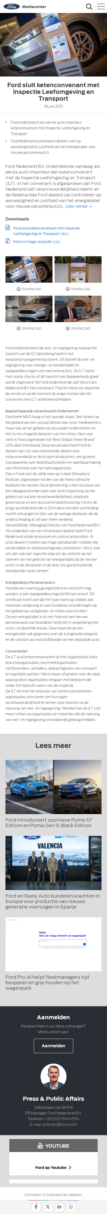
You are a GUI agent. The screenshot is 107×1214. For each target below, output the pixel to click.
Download (31, 289)
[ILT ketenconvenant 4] (78, 269)
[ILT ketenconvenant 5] (78, 309)
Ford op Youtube (51, 1168)
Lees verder (76, 206)
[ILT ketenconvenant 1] (29, 269)
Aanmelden (53, 1046)
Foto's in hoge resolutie (32, 242)
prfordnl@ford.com (60, 1124)
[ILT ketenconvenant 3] (29, 309)
